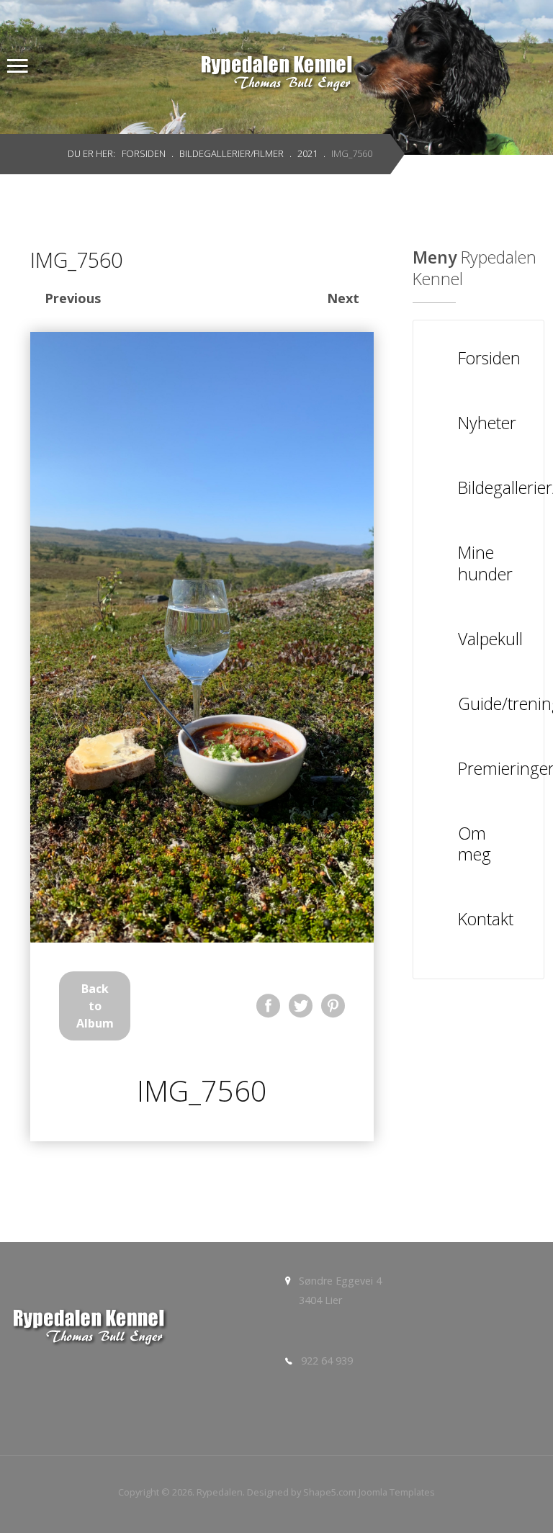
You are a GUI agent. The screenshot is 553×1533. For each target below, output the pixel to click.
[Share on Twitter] (301, 1005)
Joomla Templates (397, 1491)
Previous (73, 298)
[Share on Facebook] (268, 1005)
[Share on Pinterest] (333, 1005)
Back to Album (95, 1006)
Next (343, 298)
